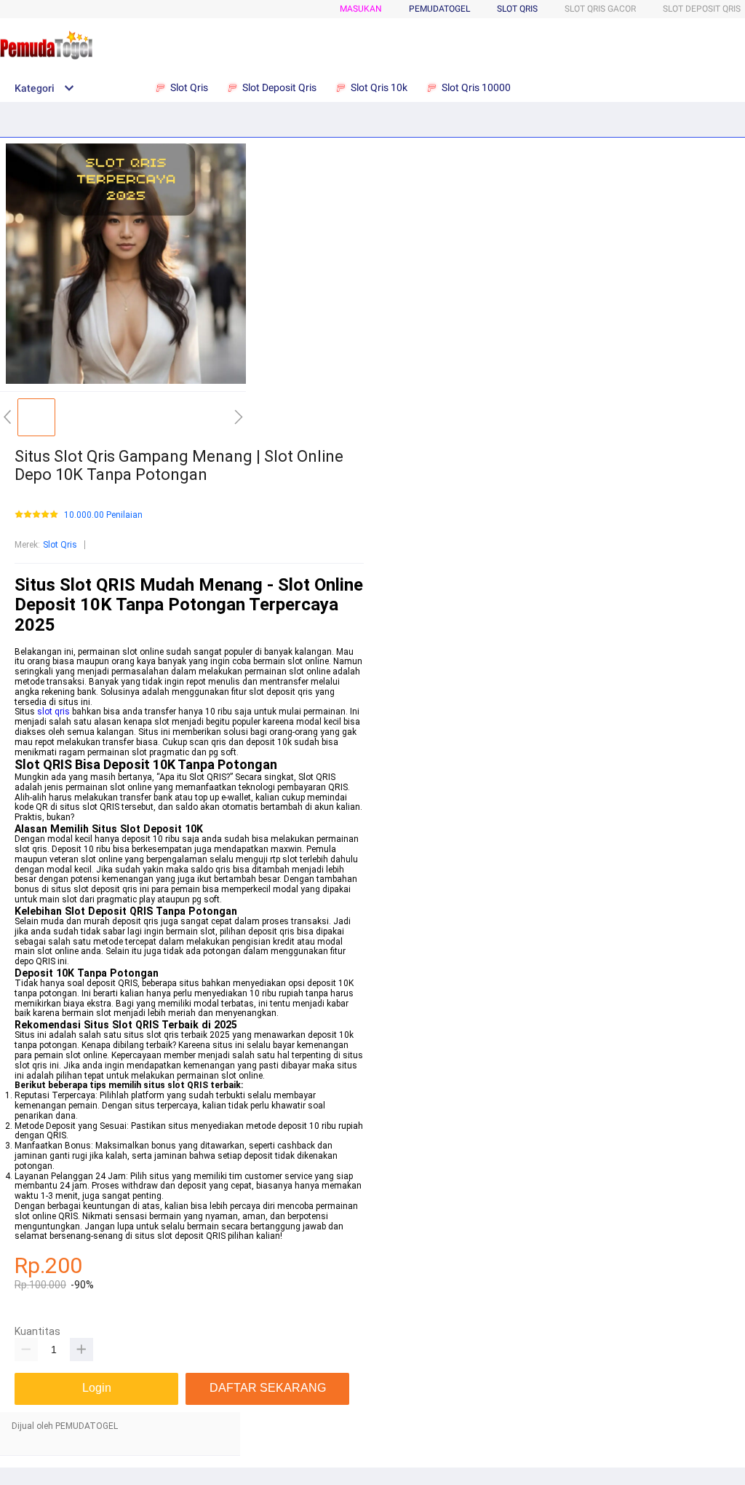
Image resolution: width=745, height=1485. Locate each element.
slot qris (53, 711)
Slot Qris (517, 9)
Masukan (361, 9)
